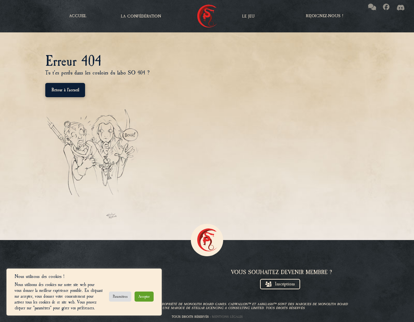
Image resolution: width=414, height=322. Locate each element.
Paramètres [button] (120, 296)
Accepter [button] (144, 296)
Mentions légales (227, 317)
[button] (141, 16)
